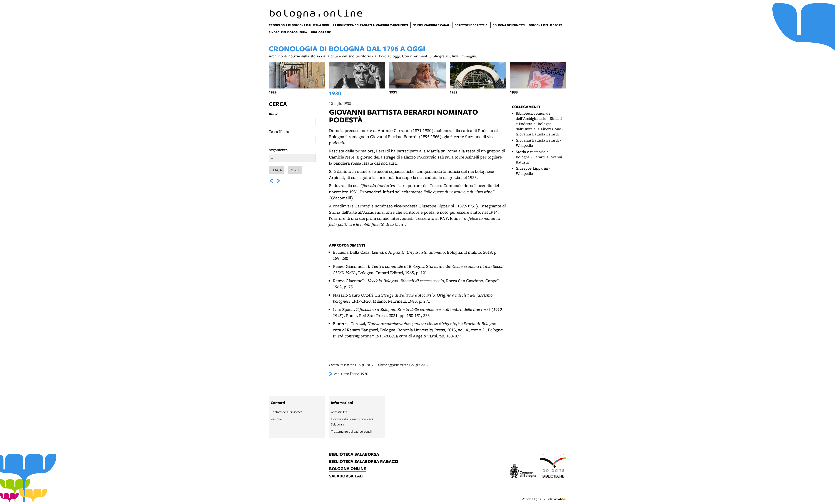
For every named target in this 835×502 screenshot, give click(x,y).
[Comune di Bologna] (523, 471)
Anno (273, 113)
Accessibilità (339, 412)
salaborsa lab (346, 476)
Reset (295, 169)
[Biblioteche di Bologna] (553, 466)
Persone (276, 419)
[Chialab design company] (544, 495)
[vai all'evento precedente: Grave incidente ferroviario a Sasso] (271, 181)
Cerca (278, 104)
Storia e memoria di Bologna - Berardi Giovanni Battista (539, 157)
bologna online (347, 468)
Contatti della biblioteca (286, 412)
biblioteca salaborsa (354, 454)
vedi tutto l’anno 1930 (351, 373)
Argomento (278, 149)
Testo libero (279, 131)
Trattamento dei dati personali (351, 431)
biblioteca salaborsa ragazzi (363, 461)
